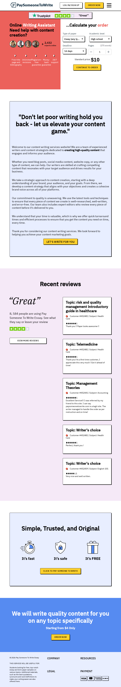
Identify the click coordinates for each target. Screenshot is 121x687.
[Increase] (108, 52)
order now (60, 637)
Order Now (94, 5)
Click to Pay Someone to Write (60, 571)
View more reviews (28, 340)
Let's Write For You (60, 242)
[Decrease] (91, 52)
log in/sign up (71, 5)
